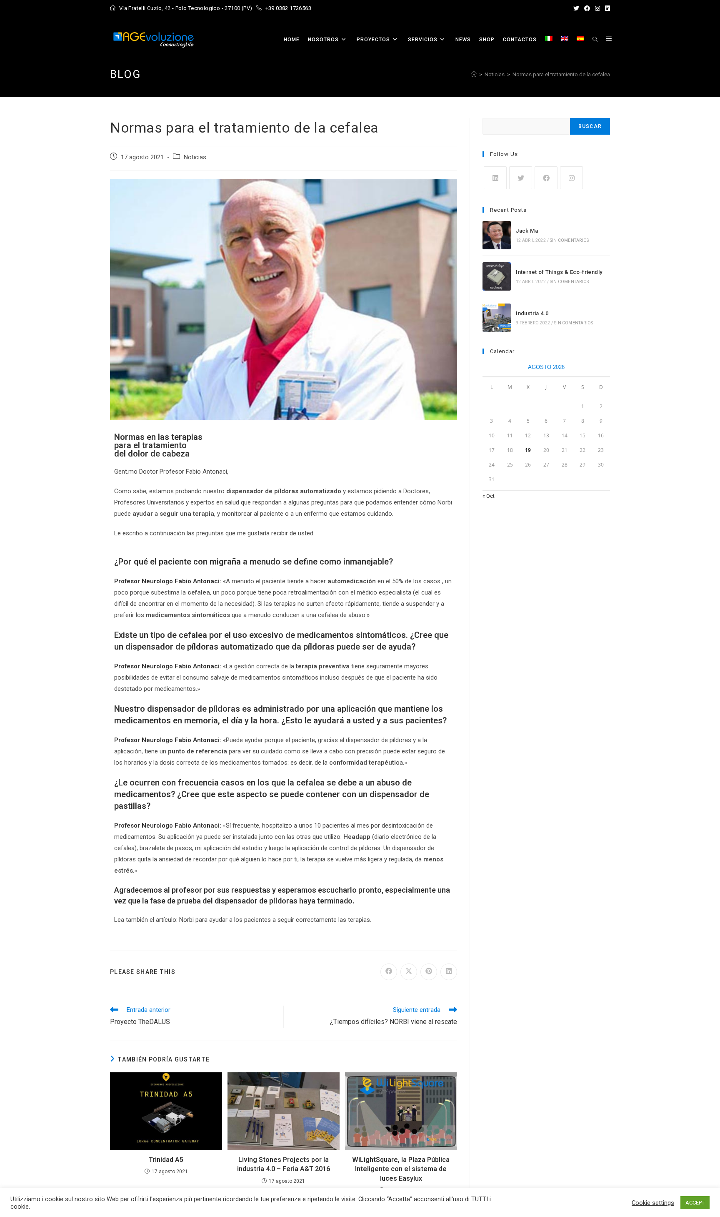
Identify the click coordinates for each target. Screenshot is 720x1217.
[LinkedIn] (495, 177)
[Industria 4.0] (496, 318)
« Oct (488, 496)
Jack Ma (527, 231)
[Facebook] (546, 177)
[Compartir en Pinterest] (428, 972)
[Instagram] (571, 177)
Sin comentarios (569, 240)
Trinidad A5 (166, 1160)
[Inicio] (474, 74)
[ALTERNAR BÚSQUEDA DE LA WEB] (595, 40)
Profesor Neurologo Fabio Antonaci (167, 581)
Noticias (195, 157)
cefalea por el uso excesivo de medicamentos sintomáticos (292, 635)
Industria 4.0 (532, 313)
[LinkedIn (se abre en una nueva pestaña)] (606, 8)
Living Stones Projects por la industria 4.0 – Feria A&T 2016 (283, 1164)
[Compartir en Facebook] (388, 972)
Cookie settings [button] (653, 1203)
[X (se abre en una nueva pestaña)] (576, 8)
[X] (520, 177)
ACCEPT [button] (695, 1202)
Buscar (590, 126)
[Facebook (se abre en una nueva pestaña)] (587, 8)
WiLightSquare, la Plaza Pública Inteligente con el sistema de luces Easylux (401, 1169)
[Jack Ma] (496, 235)
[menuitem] (549, 40)
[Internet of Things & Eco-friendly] (496, 276)
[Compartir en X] (408, 972)
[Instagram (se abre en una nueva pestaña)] (597, 8)
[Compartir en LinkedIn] (448, 972)
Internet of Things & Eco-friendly (559, 272)
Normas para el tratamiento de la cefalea (561, 74)
